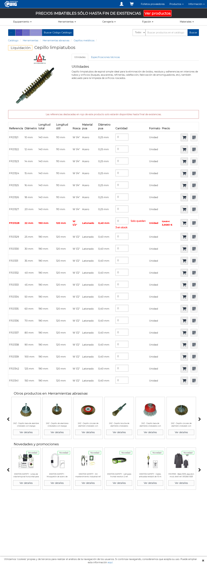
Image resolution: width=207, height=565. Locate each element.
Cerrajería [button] (108, 21)
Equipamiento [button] (21, 21)
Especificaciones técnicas (105, 57)
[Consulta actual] (131, 3)
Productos (175, 4)
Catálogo (13, 40)
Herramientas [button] (66, 21)
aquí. (110, 562)
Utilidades (80, 57)
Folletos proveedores (153, 4)
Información (195, 4)
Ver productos (158, 13)
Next (199, 418)
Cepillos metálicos (84, 40)
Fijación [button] (147, 21)
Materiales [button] (186, 21)
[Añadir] (184, 137)
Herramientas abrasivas (56, 40)
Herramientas (30, 40)
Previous (8, 418)
